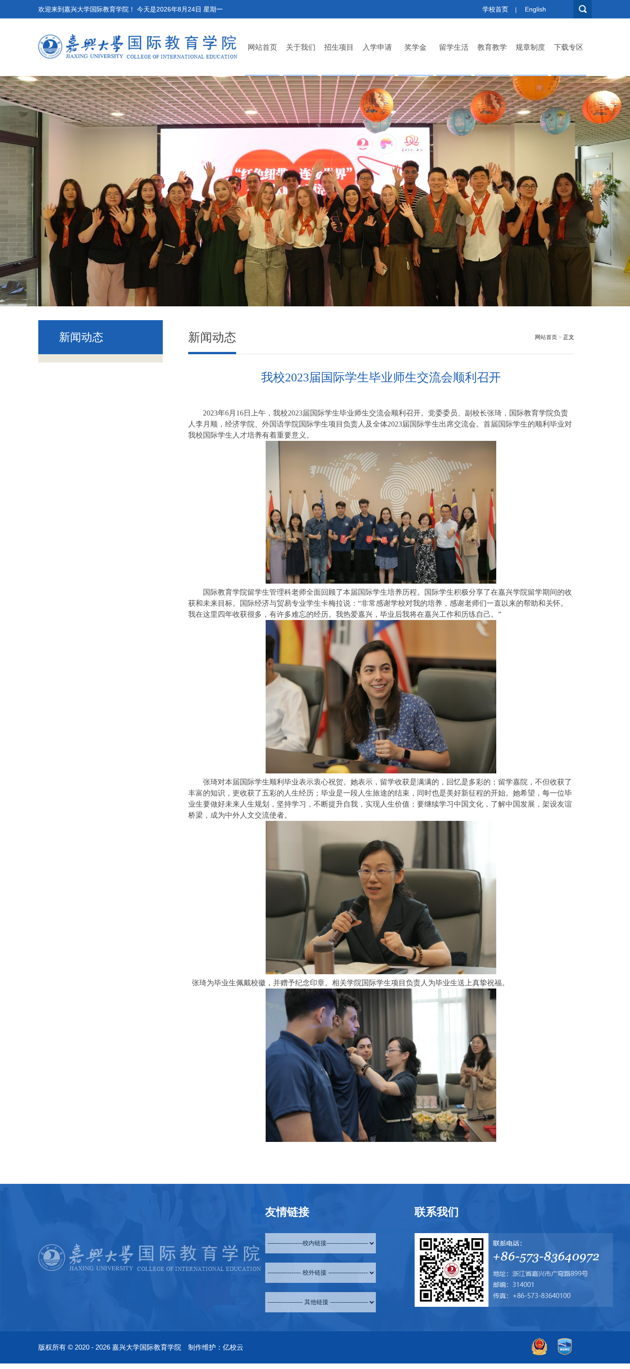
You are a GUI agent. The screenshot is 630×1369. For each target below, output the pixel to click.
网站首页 (262, 47)
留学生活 (454, 47)
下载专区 (568, 47)
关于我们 (300, 47)
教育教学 (492, 47)
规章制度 (530, 47)
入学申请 (377, 47)
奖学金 (415, 47)
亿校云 (233, 1347)
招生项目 (339, 47)
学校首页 (495, 9)
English (535, 9)
